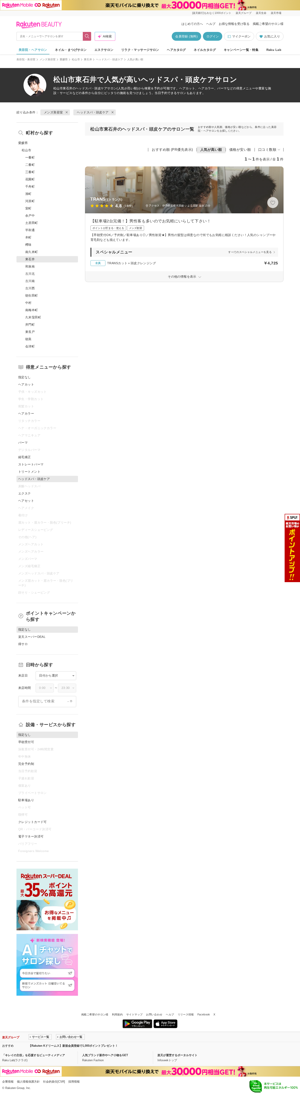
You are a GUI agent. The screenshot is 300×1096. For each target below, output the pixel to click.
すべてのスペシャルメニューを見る (250, 252)
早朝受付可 (26, 742)
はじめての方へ (192, 24)
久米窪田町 (33, 317)
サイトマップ (134, 1014)
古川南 (30, 281)
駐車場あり (26, 800)
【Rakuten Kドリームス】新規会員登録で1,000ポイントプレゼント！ (73, 1045)
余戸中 (30, 215)
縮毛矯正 (24, 457)
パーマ (23, 442)
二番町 (30, 164)
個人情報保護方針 (28, 1081)
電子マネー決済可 (30, 836)
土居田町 (31, 223)
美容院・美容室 (26, 59)
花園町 (30, 179)
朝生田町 (31, 295)
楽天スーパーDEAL (31, 636)
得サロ (23, 644)
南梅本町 (31, 310)
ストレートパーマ (30, 464)
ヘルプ (210, 24)
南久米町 (31, 252)
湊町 (28, 194)
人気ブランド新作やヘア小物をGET (105, 1055)
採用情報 (74, 1081)
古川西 (30, 288)
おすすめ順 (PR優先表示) (172, 149)
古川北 (30, 273)
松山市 (76, 59)
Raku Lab (273, 50)
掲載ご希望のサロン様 (268, 24)
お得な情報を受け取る (234, 24)
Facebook (203, 1014)
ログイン (212, 36)
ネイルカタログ (205, 50)
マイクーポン (241, 36)
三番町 (30, 172)
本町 (28, 237)
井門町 (30, 324)
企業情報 (8, 1081)
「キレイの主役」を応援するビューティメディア (33, 1055)
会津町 (30, 346)
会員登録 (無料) (186, 36)
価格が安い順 (240, 149)
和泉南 (30, 266)
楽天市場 (276, 13)
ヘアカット (26, 384)
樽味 (28, 244)
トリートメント (29, 471)
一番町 (30, 157)
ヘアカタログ (176, 50)
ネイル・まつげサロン (71, 50)
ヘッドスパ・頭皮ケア (109, 59)
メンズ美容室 (48, 59)
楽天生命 (261, 13)
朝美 (28, 339)
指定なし (24, 377)
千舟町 (30, 186)
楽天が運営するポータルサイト (177, 1055)
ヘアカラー (26, 413)
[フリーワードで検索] (87, 36)
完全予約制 (26, 764)
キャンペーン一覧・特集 (241, 50)
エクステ (24, 493)
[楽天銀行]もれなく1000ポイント (211, 13)
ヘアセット (26, 500)
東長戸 (30, 332)
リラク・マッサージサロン (140, 50)
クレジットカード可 (32, 822)
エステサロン (104, 50)
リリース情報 (186, 1014)
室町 (28, 208)
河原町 (30, 201)
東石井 (88, 59)
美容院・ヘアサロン (33, 50)
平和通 (30, 230)
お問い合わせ (154, 1014)
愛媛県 (64, 59)
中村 (28, 302)
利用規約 (117, 1014)
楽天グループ (243, 13)
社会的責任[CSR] (54, 1081)
